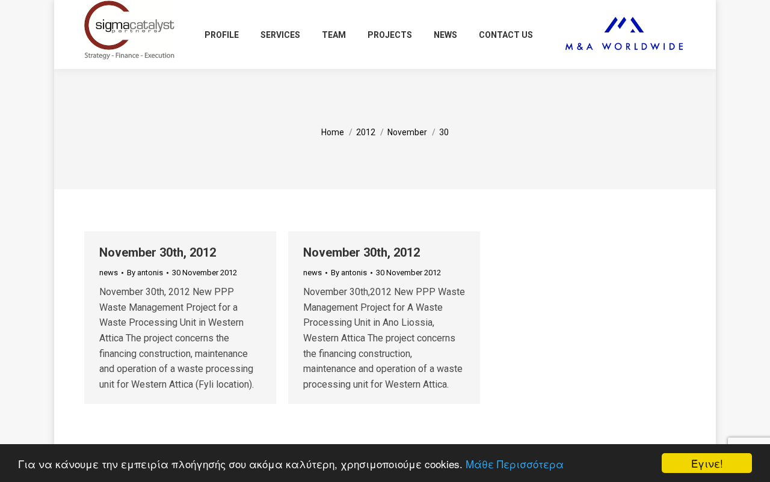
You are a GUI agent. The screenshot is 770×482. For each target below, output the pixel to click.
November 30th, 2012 (157, 252)
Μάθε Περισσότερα (515, 463)
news (108, 272)
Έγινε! (707, 463)
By (145, 272)
